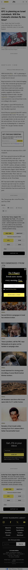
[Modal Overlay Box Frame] (14, 285)
